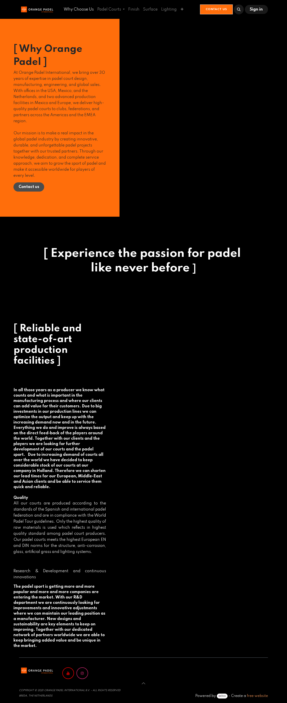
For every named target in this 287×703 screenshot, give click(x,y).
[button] (239, 9)
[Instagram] (82, 673)
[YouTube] (68, 673)
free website (257, 696)
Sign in (256, 9)
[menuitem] (79, 9)
